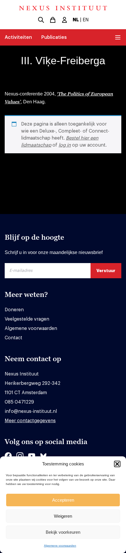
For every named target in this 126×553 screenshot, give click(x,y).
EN (86, 20)
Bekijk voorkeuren (63, 532)
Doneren (14, 309)
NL (76, 20)
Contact (13, 337)
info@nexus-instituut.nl (31, 411)
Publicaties (54, 37)
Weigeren (63, 516)
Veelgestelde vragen (27, 319)
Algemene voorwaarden (60, 545)
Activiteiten (18, 37)
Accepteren (63, 500)
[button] (117, 464)
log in (65, 145)
